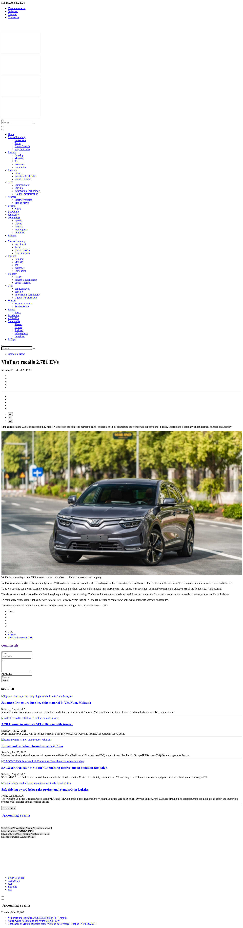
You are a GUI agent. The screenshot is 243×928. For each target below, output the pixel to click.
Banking (19, 155)
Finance (12, 152)
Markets (19, 158)
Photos (18, 220)
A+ (10, 421)
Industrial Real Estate (26, 176)
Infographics (21, 229)
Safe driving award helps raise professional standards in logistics (44, 789)
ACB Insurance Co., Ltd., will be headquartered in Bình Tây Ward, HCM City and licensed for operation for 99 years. (63, 733)
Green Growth (22, 146)
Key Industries (22, 149)
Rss (10, 889)
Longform (20, 232)
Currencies (20, 167)
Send (5, 680)
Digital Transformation (26, 193)
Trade (17, 143)
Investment (20, 140)
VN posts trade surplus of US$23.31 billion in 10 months (37, 917)
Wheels (12, 196)
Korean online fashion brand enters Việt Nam (32, 746)
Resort (18, 173)
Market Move (22, 202)
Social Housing (23, 179)
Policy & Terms (16, 877)
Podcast (19, 226)
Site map (12, 14)
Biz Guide (13, 211)
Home (11, 134)
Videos (18, 223)
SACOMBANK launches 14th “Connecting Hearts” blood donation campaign (54, 767)
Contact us (13, 17)
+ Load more (9, 808)
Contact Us (14, 880)
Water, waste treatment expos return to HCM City (34, 920)
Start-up (19, 187)
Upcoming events (15, 815)
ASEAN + (13, 214)
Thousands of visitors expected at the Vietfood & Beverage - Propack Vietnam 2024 (52, 923)
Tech (10, 182)
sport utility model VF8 (20, 637)
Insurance (20, 164)
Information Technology (27, 190)
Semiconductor (22, 185)
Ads (10, 883)
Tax (17, 161)
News (18, 208)
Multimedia (14, 217)
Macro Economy (16, 137)
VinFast (12, 634)
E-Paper (12, 235)
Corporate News (16, 354)
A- (10, 414)
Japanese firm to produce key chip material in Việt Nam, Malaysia (46, 702)
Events (11, 205)
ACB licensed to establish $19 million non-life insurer (37, 724)
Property (12, 170)
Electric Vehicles (23, 199)
